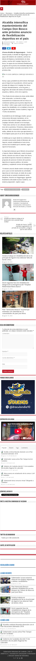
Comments (24, 448)
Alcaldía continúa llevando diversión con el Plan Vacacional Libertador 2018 (17, 625)
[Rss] (14, 658)
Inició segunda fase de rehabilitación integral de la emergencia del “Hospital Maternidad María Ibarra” (16, 285)
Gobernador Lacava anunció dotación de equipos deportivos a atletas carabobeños (22, 579)
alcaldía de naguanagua (12, 189)
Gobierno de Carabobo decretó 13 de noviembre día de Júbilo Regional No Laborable (15, 641)
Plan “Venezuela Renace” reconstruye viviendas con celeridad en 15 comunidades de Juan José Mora (15, 311)
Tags (17, 448)
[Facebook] (15, 658)
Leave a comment (18, 43)
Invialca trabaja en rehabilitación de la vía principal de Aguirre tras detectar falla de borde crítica (17, 258)
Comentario (5, 333)
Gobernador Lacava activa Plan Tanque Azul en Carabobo (15, 633)
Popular (4, 448)
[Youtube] (19, 658)
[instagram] (22, 658)
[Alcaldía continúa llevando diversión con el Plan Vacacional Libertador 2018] (2, 452)
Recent (11, 448)
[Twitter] (17, 658)
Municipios (9, 13)
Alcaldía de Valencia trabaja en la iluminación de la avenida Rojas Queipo (14, 219)
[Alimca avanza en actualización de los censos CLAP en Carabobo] (2, 473)
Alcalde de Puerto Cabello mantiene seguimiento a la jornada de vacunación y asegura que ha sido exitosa (22, 226)
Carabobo (25, 189)
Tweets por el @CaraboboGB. (10, 538)
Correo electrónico (8, 358)
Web (3, 364)
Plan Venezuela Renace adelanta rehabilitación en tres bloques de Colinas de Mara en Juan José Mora (22, 589)
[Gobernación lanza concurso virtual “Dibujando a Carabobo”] (2, 480)
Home (2, 13)
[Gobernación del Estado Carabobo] (18, 2)
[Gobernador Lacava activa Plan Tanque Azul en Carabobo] (2, 459)
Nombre (5, 351)
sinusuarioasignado (9, 42)
